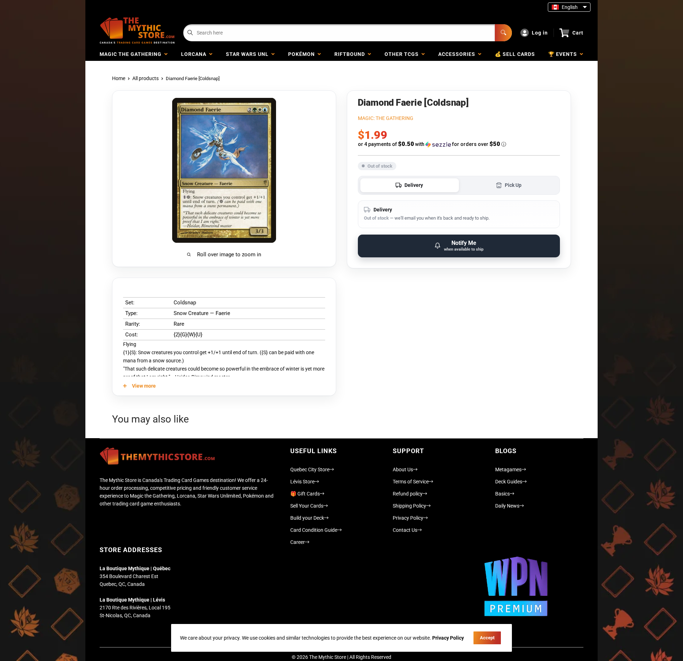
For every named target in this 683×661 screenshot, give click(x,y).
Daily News (507, 506)
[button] (459, 144)
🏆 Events (564, 54)
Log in (540, 33)
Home (118, 78)
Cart (577, 33)
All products (145, 78)
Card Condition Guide (313, 530)
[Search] (503, 32)
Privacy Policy (408, 518)
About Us (403, 469)
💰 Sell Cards (515, 54)
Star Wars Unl (248, 54)
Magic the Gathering (132, 54)
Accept (487, 637)
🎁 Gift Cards (305, 494)
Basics (502, 494)
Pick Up (513, 185)
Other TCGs (403, 54)
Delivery (413, 185)
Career (297, 542)
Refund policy (408, 494)
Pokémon (303, 54)
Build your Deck (307, 518)
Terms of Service (411, 481)
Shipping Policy (409, 506)
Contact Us (405, 530)
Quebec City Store (309, 469)
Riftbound (351, 54)
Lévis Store (302, 481)
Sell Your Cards (306, 506)
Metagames (508, 469)
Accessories (458, 54)
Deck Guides (508, 481)
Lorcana (195, 54)
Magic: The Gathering (385, 118)
